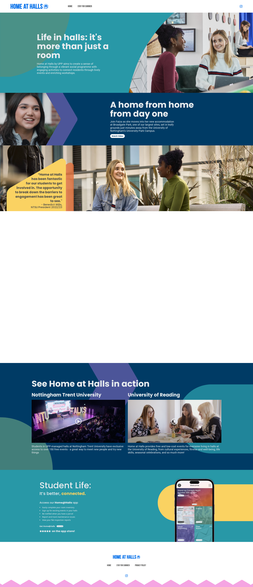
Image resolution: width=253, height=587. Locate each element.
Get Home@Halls (47, 526)
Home (109, 565)
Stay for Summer (123, 565)
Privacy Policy (140, 565)
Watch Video (117, 136)
